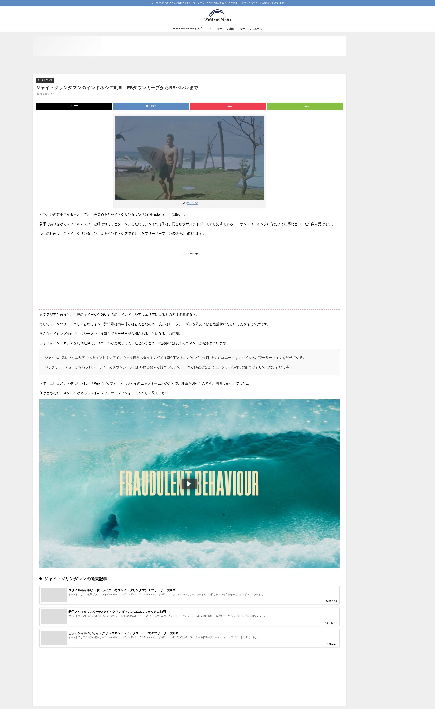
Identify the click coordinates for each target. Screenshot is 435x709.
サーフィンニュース (251, 28)
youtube (192, 203)
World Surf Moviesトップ (187, 28)
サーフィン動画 (226, 28)
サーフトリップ (45, 80)
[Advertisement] (189, 65)
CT (209, 28)
